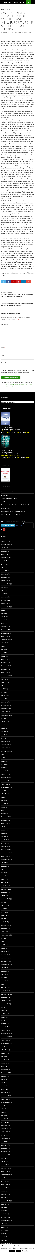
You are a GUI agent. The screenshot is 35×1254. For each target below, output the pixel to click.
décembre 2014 (5, 817)
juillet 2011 (4, 941)
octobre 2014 (4, 823)
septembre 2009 (5, 1004)
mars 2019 (4, 656)
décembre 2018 (5, 666)
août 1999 (4, 1158)
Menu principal (33, 2)
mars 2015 (4, 807)
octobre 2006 (4, 1099)
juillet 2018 (4, 682)
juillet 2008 (4, 1050)
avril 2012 (4, 912)
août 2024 (4, 548)
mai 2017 (3, 728)
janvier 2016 (4, 774)
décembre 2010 (5, 958)
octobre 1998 (4, 1171)
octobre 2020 (4, 603)
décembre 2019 (5, 630)
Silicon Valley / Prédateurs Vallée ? (10, 515)
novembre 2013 (5, 853)
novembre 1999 (5, 1155)
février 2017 (4, 738)
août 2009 (4, 1007)
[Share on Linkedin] (23, 281)
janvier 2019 (4, 662)
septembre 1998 (5, 1174)
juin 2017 (3, 725)
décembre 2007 (5, 1073)
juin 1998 (3, 1178)
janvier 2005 (4, 1138)
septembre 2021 (5, 584)
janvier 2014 (4, 846)
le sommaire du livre (7, 426)
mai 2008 (3, 1056)
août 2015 (4, 790)
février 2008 (4, 1066)
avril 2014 (4, 836)
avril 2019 (4, 653)
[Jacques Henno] (28, 525)
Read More (25, 1251)
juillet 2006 (4, 1109)
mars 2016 (4, 767)
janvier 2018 (4, 702)
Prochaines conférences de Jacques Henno (13, 511)
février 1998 (4, 1181)
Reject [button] (18, 1251)
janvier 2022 (4, 574)
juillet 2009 (4, 1010)
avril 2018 (4, 692)
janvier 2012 (4, 922)
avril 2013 (4, 876)
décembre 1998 (5, 1168)
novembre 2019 (5, 633)
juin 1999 (3, 1161)
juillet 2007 (4, 1076)
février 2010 (4, 987)
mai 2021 (3, 593)
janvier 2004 (4, 1145)
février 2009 (4, 1027)
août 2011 (4, 938)
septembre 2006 (5, 1102)
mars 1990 (4, 1237)
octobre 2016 (4, 748)
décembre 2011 (5, 925)
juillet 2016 (4, 754)
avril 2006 (4, 1119)
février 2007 (4, 1089)
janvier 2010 (4, 991)
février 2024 (4, 554)
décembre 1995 (5, 1197)
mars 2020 (4, 620)
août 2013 (4, 863)
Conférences (4, 495)
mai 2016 (3, 761)
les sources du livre (7, 427)
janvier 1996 (4, 1194)
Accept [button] (12, 1251)
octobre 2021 (4, 580)
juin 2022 (3, 567)
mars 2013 (4, 879)
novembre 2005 (5, 1128)
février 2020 (4, 623)
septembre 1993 (5, 1220)
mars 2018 (4, 695)
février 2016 (4, 771)
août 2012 (4, 902)
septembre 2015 (5, 787)
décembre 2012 (5, 889)
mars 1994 (4, 1210)
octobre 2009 (4, 1000)
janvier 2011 (4, 954)
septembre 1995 (5, 1201)
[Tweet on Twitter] (3, 281)
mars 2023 (4, 561)
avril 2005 (4, 1135)
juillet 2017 (4, 721)
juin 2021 (3, 590)
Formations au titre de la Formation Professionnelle (15, 505)
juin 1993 (3, 1227)
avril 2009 (4, 1020)
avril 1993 (4, 1230)
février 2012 (4, 918)
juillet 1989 (4, 1240)
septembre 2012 (5, 899)
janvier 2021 (4, 597)
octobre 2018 (4, 672)
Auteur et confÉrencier (7, 492)
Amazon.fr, (4, 432)
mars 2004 (4, 1142)
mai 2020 (3, 613)
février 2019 (4, 659)
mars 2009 (4, 1023)
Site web (3, 363)
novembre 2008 (5, 1036)
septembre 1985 (5, 1243)
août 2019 (4, 643)
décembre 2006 (5, 1092)
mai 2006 (3, 1115)
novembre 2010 (5, 961)
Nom (3, 347)
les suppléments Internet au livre (11, 429)
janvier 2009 (4, 1030)
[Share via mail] (28, 281)
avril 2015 (4, 803)
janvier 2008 (4, 1069)
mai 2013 (3, 872)
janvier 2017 (4, 741)
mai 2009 (3, 1017)
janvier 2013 (4, 886)
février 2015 (4, 810)
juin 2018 (3, 685)
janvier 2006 (4, 1125)
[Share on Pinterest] (18, 281)
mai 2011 (3, 948)
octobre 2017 (4, 712)
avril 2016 (4, 764)
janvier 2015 (4, 813)
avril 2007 (4, 1082)
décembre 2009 (5, 994)
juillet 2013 (4, 866)
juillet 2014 (4, 826)
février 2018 (4, 698)
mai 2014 (3, 833)
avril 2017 (4, 731)
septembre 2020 (5, 607)
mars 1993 (4, 1233)
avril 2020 (4, 616)
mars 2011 (4, 951)
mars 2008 (4, 1063)
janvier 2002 (4, 1151)
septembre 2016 (5, 751)
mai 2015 (3, 800)
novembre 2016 (5, 744)
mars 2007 (4, 1086)
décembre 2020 (5, 600)
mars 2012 (4, 915)
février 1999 (4, 1164)
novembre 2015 (5, 781)
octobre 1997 (4, 1184)
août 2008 (4, 1046)
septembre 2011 (5, 935)
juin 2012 (3, 905)
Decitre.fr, (22, 432)
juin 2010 (3, 974)
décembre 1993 (5, 1217)
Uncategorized (5, 9)
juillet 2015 (4, 794)
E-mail (3, 355)
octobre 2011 (4, 931)
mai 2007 (3, 1079)
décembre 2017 (5, 705)
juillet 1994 (4, 1204)
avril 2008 (4, 1059)
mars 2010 (4, 984)
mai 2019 (3, 649)
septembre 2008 (5, 1043)
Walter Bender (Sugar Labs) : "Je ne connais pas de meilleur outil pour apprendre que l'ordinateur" (17, 294)
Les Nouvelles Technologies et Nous (13, 2)
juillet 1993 (4, 1224)
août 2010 (4, 968)
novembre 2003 (5, 1148)
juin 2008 (3, 1053)
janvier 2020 (4, 626)
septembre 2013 (5, 859)
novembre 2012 (5, 892)
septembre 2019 (5, 639)
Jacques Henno (11, 32)
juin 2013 (3, 869)
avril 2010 (4, 981)
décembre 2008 (5, 1033)
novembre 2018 (5, 669)
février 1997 (4, 1187)
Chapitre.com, (13, 432)
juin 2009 (3, 1014)
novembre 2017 (5, 708)
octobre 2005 (4, 1132)
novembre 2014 (5, 820)
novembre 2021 (5, 577)
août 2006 (4, 1105)
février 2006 (4, 1122)
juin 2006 (3, 1112)
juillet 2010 (4, 971)
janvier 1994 (4, 1214)
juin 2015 (3, 797)
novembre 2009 (5, 997)
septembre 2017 (5, 715)
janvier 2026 (4, 541)
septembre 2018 (5, 675)
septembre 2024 (5, 544)
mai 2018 (3, 689)
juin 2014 (3, 830)
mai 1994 (3, 1207)
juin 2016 (3, 758)
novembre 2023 (5, 557)
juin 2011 (3, 945)
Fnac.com (3, 434)
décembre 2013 (5, 849)
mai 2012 (3, 909)
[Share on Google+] (13, 281)
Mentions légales (5, 508)
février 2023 (4, 564)
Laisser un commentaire (24, 32)
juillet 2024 (4, 551)
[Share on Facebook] (8, 281)
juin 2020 (3, 610)
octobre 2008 (4, 1040)
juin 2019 (3, 646)
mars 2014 (4, 840)
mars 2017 (4, 735)
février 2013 (4, 882)
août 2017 (4, 718)
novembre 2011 (5, 928)
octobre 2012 (4, 895)
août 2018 (4, 679)
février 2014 (4, 843)
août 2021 (4, 587)
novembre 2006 (5, 1096)
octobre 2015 (4, 784)
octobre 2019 (4, 636)
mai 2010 (3, 977)
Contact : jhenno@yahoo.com (9, 498)
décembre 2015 (5, 777)
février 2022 (4, 570)
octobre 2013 (4, 856)
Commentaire (5, 324)
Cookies (3, 501)
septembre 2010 (5, 964)
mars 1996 (4, 1191)
